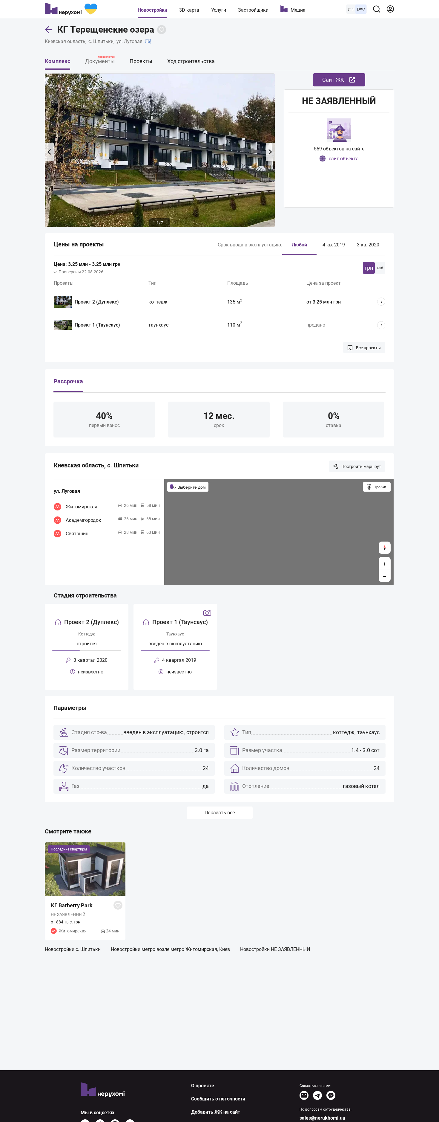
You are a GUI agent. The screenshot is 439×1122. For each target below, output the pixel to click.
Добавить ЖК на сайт (215, 1112)
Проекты (141, 61)
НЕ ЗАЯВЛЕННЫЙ (339, 101)
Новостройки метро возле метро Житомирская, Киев (170, 949)
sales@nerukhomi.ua (322, 1118)
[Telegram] (317, 1095)
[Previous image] (49, 152)
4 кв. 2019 (334, 245)
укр (351, 9)
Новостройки (152, 10)
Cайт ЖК (333, 80)
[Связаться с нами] (304, 1095)
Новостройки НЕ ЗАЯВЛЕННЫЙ (275, 949)
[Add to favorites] (161, 29)
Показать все (220, 812)
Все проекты (368, 347)
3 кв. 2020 (368, 245)
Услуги (218, 10)
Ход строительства (191, 61)
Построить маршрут (361, 466)
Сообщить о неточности (218, 1099)
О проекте (202, 1086)
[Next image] (270, 152)
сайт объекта (344, 158)
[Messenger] (330, 1095)
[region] (279, 532)
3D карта (189, 10)
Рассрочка (68, 381)
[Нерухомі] (71, 9)
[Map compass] (385, 548)
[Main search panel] (376, 9)
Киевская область (65, 41)
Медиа (298, 10)
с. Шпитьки (100, 41)
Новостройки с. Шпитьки (73, 949)
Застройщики (253, 10)
